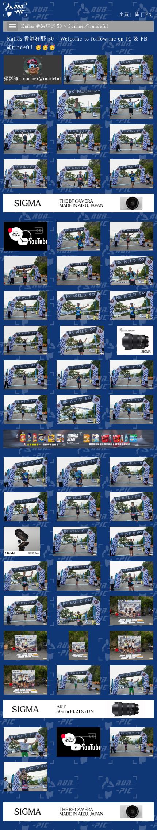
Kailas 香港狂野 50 (41, 26)
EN (148, 14)
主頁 (124, 14)
